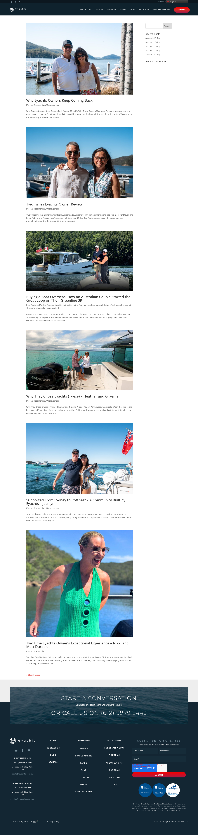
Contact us (182, 10)
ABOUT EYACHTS (114, 763)
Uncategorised (52, 105)
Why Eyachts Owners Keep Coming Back (59, 100)
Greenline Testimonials (79, 305)
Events (123, 9)
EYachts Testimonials (35, 105)
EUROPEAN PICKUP (114, 748)
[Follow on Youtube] (19, 1)
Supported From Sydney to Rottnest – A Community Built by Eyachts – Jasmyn (75, 502)
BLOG (53, 755)
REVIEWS (53, 762)
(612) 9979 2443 (124, 713)
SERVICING (114, 777)
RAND (84, 770)
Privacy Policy (53, 821)
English (172, 2)
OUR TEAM (114, 770)
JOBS (114, 784)
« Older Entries (33, 675)
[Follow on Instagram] (11, 1)
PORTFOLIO (84, 740)
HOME (53, 740)
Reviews (110, 9)
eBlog (132, 9)
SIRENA (83, 784)
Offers (97, 9)
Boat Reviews (32, 305)
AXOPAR (84, 748)
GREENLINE (83, 777)
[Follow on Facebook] (15, 1)
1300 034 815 (25, 787)
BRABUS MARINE (83, 755)
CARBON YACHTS (83, 791)
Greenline (63, 305)
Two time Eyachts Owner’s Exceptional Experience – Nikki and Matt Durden (77, 645)
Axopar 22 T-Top (152, 38)
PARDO (83, 763)
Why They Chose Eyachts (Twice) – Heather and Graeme (72, 396)
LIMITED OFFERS (114, 740)
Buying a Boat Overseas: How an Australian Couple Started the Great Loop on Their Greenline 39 (78, 298)
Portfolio (84, 9)
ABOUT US (114, 755)
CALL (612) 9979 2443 (161, 9)
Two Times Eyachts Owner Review (54, 204)
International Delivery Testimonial (106, 305)
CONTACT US (53, 748)
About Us (143, 9)
